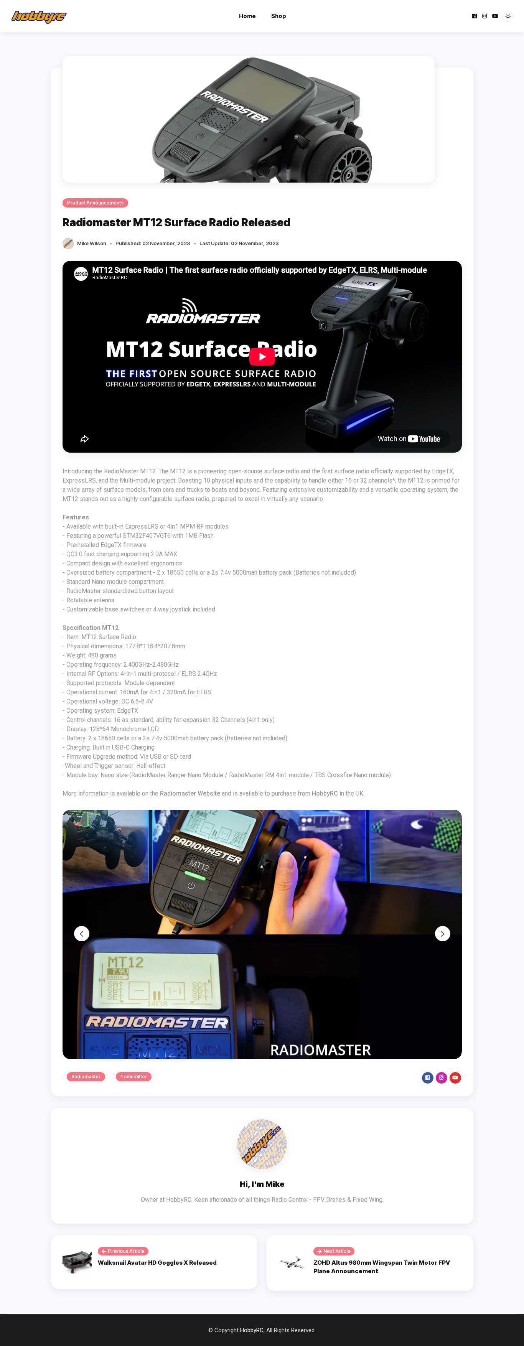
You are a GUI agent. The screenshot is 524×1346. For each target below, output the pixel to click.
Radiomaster (86, 1076)
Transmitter (133, 1076)
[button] (81, 933)
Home (247, 16)
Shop (278, 16)
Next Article (337, 1251)
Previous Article (126, 1251)
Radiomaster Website (190, 793)
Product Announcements (95, 203)
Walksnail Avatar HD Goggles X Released (157, 1262)
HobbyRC (325, 793)
